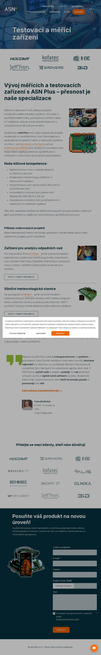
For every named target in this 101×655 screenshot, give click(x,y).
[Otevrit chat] (94, 648)
